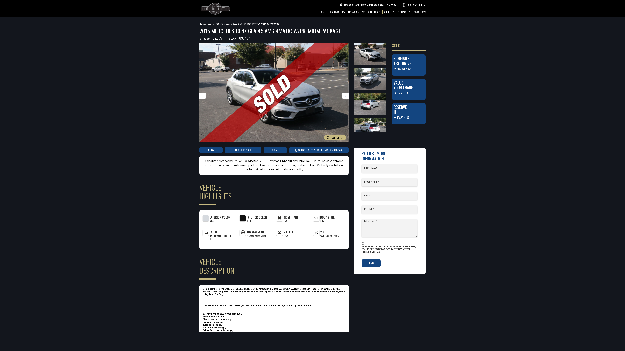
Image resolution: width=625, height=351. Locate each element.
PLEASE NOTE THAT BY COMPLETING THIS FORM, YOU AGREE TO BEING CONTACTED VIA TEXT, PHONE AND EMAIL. (389, 249)
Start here (403, 93)
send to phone (245, 150)
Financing (353, 12)
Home (202, 24)
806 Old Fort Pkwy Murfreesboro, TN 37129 (369, 5)
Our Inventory (337, 12)
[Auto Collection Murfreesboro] (215, 9)
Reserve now (404, 69)
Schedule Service (371, 12)
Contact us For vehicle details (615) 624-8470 (320, 150)
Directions (420, 12)
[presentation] (202, 96)
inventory (210, 24)
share (276, 150)
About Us (389, 12)
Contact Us (404, 12)
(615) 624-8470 (416, 5)
